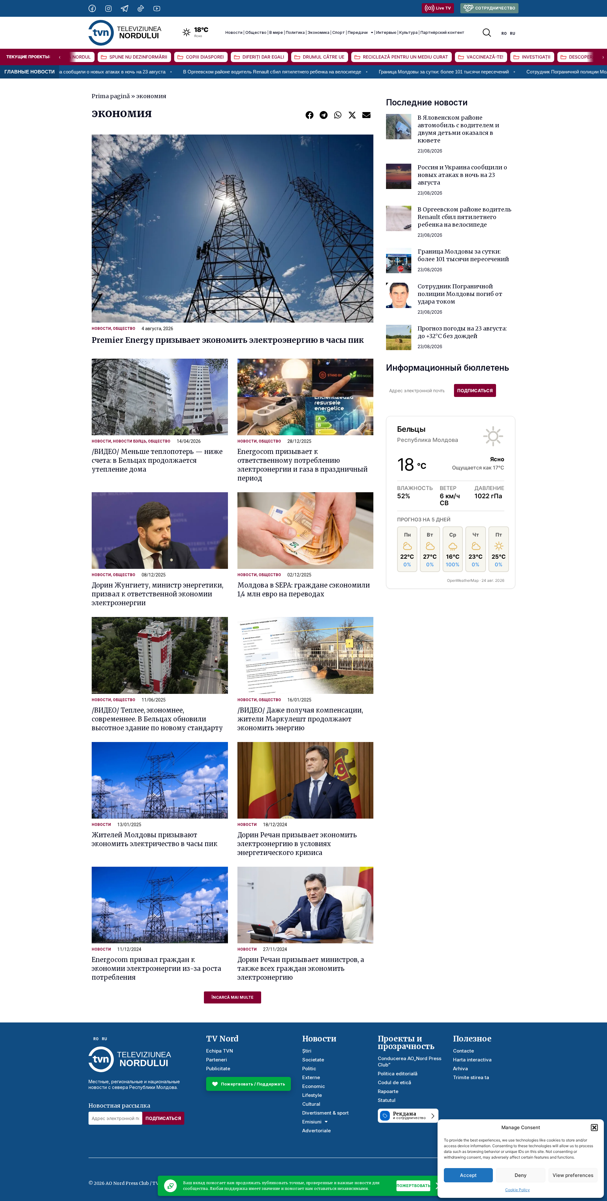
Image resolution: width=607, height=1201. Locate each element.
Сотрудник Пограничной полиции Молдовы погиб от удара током (460, 294)
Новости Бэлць (129, 441)
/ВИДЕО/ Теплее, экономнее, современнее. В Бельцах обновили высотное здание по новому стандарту (157, 719)
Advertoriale (316, 1131)
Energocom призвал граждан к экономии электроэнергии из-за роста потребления (156, 968)
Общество (256, 32)
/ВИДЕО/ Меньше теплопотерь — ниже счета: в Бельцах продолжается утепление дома (157, 460)
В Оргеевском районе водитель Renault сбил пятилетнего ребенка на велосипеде (212, 71)
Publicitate (218, 1069)
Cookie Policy (517, 1189)
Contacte (463, 1051)
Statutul (386, 1100)
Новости (233, 32)
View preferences (573, 1175)
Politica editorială (398, 1074)
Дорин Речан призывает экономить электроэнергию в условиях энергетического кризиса (297, 844)
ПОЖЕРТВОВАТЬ (413, 1185)
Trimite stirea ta (471, 1077)
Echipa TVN (219, 1051)
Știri (306, 1051)
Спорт (338, 32)
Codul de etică (394, 1082)
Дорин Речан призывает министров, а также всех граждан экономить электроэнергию (300, 968)
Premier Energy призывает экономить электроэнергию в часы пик (228, 340)
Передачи (358, 32)
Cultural (311, 1104)
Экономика (318, 32)
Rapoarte (388, 1091)
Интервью (386, 32)
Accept (468, 1175)
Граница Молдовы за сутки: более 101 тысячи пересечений (384, 71)
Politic (309, 1069)
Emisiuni (312, 1122)
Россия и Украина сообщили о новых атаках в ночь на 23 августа (462, 175)
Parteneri (216, 1060)
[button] (594, 1127)
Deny (521, 1175)
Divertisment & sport (325, 1113)
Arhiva (460, 1069)
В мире (276, 32)
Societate (313, 1060)
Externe (311, 1077)
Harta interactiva (472, 1060)
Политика (295, 32)
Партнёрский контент (442, 32)
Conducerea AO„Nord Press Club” (409, 1061)
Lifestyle (312, 1095)
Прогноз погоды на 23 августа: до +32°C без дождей (462, 332)
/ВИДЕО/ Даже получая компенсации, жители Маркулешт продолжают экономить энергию (300, 719)
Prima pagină (111, 96)
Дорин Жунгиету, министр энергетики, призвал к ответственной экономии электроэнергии (157, 594)
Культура (408, 32)
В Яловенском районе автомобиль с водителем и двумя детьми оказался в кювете (458, 129)
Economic (313, 1086)
